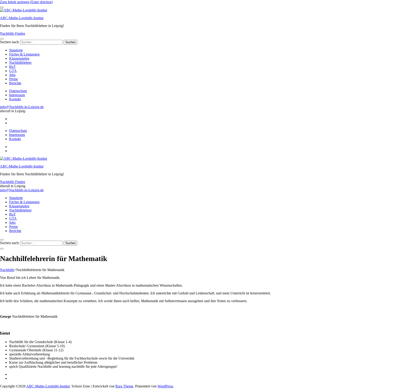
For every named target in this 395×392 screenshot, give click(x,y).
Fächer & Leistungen (24, 54)
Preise (13, 79)
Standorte (16, 50)
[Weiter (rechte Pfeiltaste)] (387, 196)
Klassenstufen (19, 58)
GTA (13, 71)
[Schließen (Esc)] (390, 5)
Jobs (12, 75)
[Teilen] (380, 5)
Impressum (17, 95)
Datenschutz (18, 91)
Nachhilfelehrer (20, 62)
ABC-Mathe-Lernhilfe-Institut (21, 18)
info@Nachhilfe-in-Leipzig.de (22, 107)
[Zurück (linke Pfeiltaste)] (8, 196)
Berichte (15, 83)
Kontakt (15, 99)
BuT (12, 67)
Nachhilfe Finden (12, 33)
